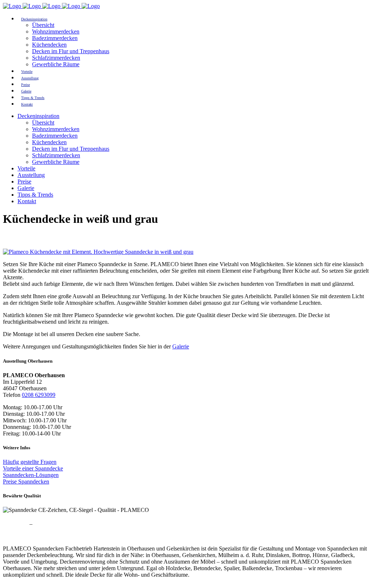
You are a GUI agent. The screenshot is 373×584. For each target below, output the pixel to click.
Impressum (15, 524)
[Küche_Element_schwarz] (98, 252)
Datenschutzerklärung (59, 524)
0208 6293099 (38, 395)
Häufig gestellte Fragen (29, 462)
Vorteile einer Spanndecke (33, 468)
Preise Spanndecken (26, 481)
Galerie (180, 346)
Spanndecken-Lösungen (31, 475)
